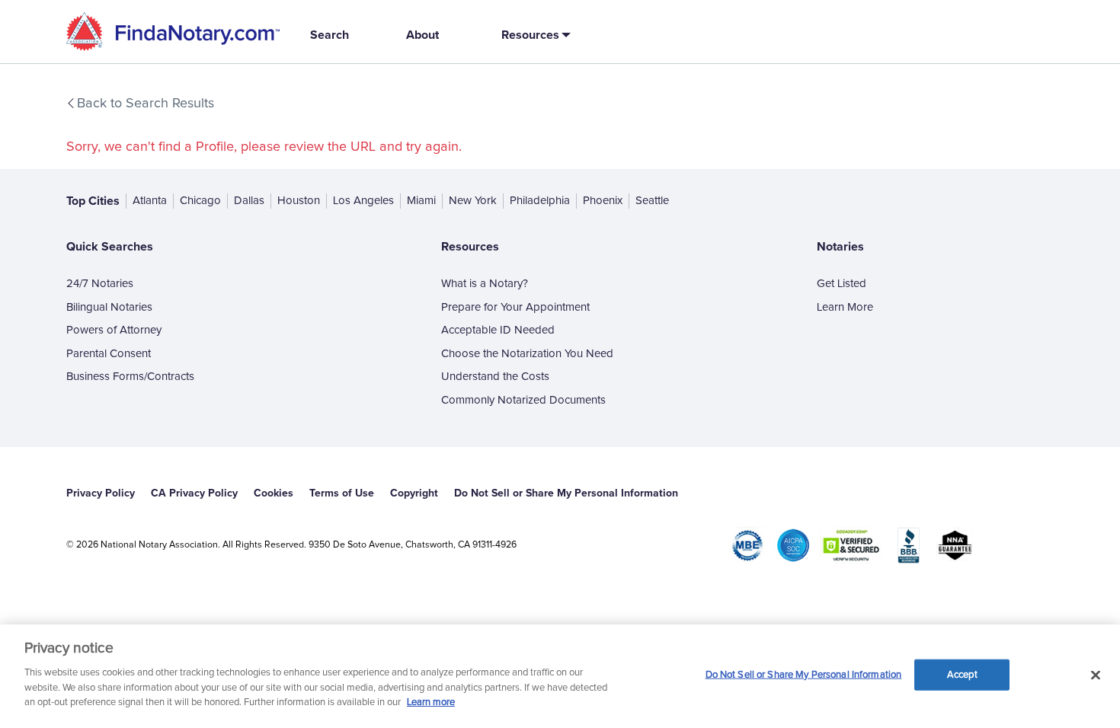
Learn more (431, 702)
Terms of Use (341, 493)
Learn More (845, 307)
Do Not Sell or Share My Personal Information (804, 674)
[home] (173, 31)
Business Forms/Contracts (130, 376)
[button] (533, 34)
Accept (962, 674)
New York (473, 200)
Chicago (200, 200)
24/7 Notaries (99, 283)
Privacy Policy (100, 493)
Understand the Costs (495, 376)
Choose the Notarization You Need (527, 353)
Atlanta (150, 200)
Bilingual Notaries (109, 307)
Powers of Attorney (114, 330)
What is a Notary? (484, 283)
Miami (421, 200)
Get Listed (841, 283)
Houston (298, 200)
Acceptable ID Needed (498, 330)
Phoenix (602, 200)
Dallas (249, 200)
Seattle (652, 200)
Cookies (273, 493)
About (422, 34)
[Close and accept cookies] (1095, 674)
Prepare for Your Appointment (515, 307)
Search (329, 34)
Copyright (414, 493)
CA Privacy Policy (194, 493)
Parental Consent (108, 353)
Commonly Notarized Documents (523, 400)
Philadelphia (540, 200)
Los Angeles (363, 200)
